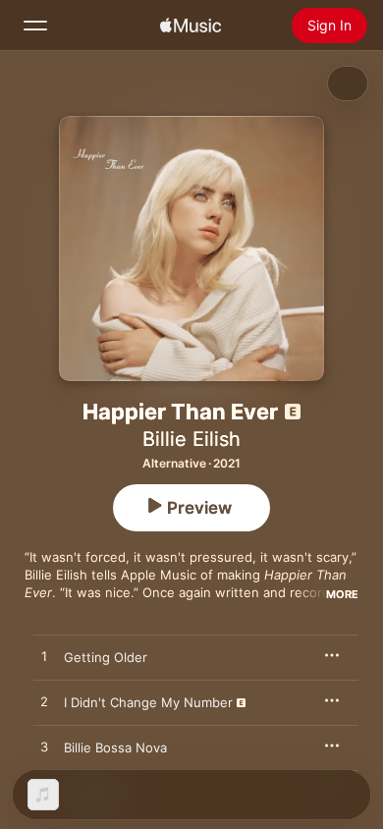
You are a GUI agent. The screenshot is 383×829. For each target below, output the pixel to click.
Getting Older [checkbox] (105, 657)
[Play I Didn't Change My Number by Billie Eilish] (44, 702)
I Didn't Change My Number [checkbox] (148, 702)
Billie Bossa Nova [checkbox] (115, 747)
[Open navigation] (35, 25)
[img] (190, 25)
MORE (342, 594)
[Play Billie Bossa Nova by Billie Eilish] (44, 747)
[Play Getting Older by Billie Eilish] (44, 657)
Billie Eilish (191, 439)
